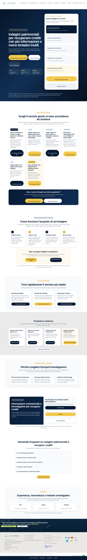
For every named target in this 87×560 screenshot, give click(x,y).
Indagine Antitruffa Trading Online (55, 69)
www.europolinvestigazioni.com (13, 542)
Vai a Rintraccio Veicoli (17, 184)
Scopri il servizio (14, 342)
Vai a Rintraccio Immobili (35, 154)
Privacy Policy (8, 544)
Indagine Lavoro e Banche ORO (55, 59)
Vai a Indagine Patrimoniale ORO (16, 154)
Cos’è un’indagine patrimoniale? (25, 453)
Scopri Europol (60, 407)
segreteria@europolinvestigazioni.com (34, 540)
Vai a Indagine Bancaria (70, 154)
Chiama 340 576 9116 (34, 58)
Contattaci (60, 414)
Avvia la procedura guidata (34, 201)
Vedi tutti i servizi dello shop (43, 349)
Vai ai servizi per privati (20, 304)
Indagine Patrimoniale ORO (58, 29)
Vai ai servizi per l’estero (66, 304)
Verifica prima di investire (70, 342)
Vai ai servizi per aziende (43, 304)
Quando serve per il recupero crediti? (26, 457)
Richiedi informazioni (61, 86)
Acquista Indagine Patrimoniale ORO (18, 58)
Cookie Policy (8, 546)
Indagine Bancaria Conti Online (56, 49)
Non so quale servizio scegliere (61, 79)
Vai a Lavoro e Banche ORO (52, 154)
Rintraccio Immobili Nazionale (54, 39)
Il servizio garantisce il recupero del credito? (28, 471)
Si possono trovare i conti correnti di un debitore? (30, 462)
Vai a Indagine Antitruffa (35, 184)
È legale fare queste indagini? (24, 466)
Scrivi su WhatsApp (14, 65)
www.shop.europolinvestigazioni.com (14, 541)
